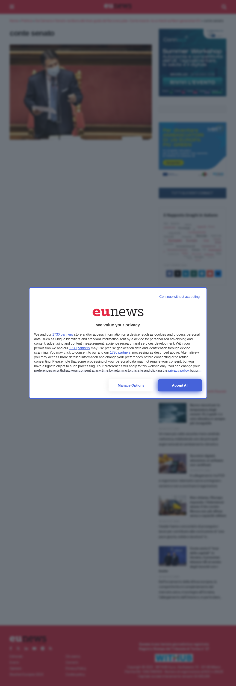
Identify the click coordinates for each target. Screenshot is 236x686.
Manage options (131, 385)
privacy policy (178, 370)
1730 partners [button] (62, 334)
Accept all (180, 385)
